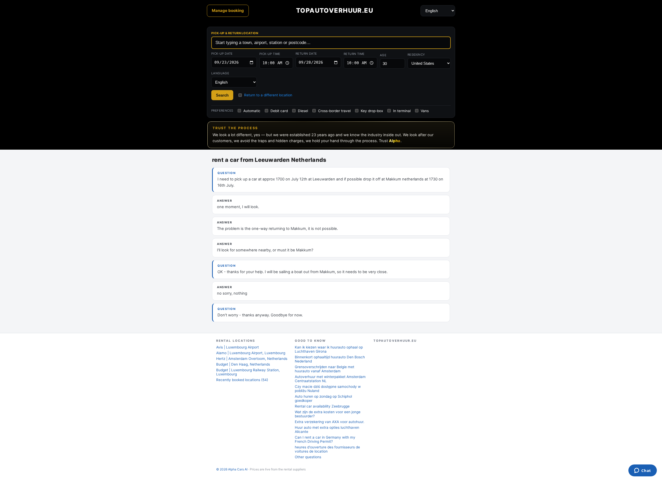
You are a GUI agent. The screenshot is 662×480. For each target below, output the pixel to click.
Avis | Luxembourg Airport (237, 347)
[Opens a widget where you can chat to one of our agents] (642, 470)
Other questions (308, 457)
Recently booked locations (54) (242, 380)
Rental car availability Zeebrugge (322, 406)
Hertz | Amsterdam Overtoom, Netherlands (251, 359)
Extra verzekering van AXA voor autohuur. (329, 422)
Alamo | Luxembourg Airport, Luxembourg (250, 353)
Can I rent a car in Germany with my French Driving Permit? (325, 439)
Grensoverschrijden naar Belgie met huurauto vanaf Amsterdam (324, 369)
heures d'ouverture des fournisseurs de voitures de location (327, 449)
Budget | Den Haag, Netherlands (243, 364)
